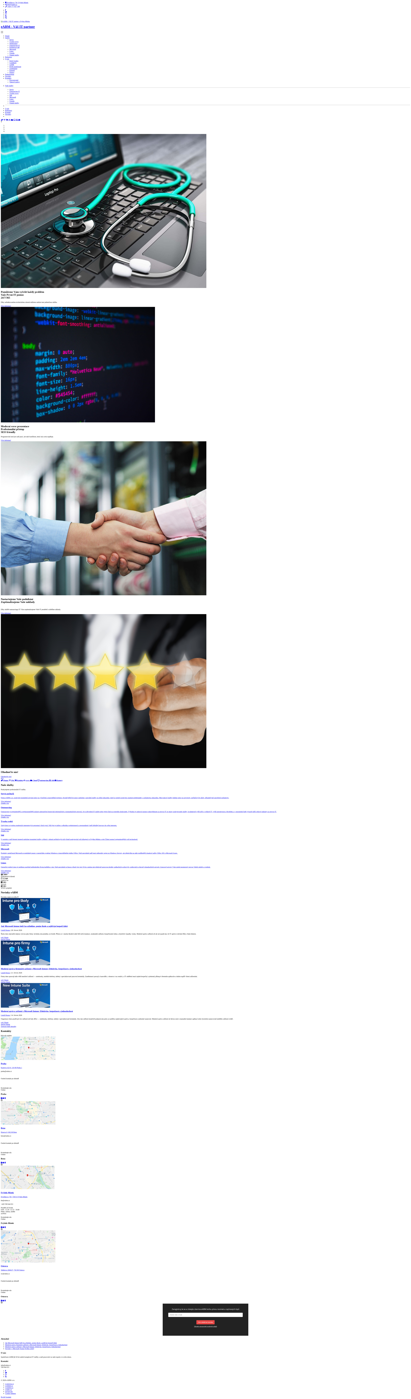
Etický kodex (13, 61)
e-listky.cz (8, 1390)
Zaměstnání (13, 69)
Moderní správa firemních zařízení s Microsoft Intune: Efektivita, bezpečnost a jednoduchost (36, 1345)
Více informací (6, 306)
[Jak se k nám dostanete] (28, 1059)
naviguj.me (9, 1391)
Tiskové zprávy (14, 82)
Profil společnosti (15, 67)
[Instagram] (6, 14)
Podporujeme (9, 74)
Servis (11, 40)
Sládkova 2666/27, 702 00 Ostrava (12, 1270)
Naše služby (9, 86)
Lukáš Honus (5, 930)
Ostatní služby (14, 55)
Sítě (10, 95)
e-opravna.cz (9, 1384)
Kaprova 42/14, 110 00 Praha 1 (11, 1068)
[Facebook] (5, 10)
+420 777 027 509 (13, 6)
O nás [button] (7, 59)
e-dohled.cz (9, 1386)
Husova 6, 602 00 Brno (9, 1132)
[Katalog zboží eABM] (7, 120)
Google (11, 53)
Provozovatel (13, 80)
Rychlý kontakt (6, 1397)
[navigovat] (5, 1098)
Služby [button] (7, 38)
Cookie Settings (10, 1393)
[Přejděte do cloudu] (12, 120)
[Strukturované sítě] (17, 120)
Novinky (8, 76)
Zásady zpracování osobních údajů (205, 1326)
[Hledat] (6, 18)
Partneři (12, 70)
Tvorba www (14, 42)
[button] (1, 778)
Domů (7, 36)
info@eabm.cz (12, 4)
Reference (8, 57)
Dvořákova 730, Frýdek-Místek (17, 3)
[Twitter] (6, 12)
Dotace (11, 72)
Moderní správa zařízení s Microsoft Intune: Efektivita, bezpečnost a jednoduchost (32, 1347)
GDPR (11, 65)
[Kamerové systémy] (19, 120)
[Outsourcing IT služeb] (14, 120)
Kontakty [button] (8, 78)
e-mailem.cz (9, 1388)
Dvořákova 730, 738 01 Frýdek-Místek (14, 1197)
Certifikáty (13, 63)
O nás (7, 108)
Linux (11, 51)
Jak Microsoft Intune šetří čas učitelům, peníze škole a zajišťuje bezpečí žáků (31, 1343)
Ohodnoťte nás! (6, 777)
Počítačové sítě (14, 47)
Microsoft (12, 49)
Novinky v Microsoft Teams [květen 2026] (19, 1349)
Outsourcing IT (14, 45)
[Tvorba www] (9, 120)
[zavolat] (1, 1098)
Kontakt (8, 112)
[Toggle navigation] (2, 32)
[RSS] (6, 16)
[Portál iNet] (4, 120)
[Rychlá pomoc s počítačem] (2, 120)
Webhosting (13, 43)
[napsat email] (3, 1098)
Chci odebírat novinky (205, 1322)
